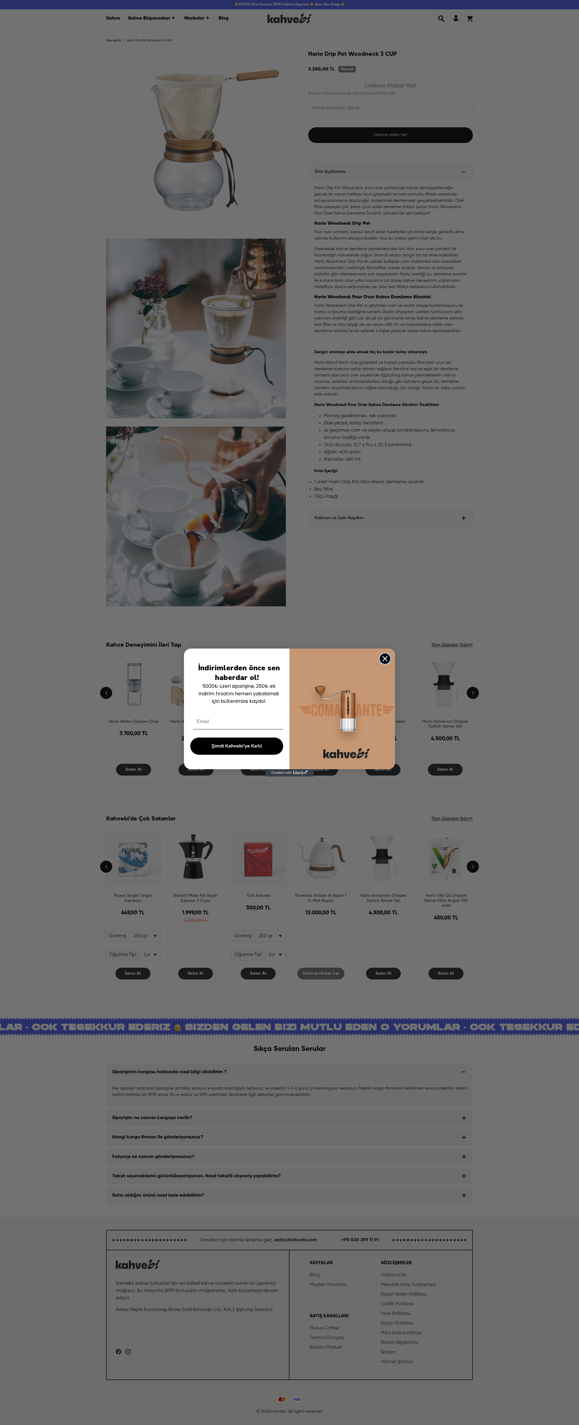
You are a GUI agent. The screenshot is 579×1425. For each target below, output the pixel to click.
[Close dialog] (385, 658)
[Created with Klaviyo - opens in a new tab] (289, 772)
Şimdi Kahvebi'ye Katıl (236, 746)
